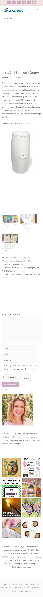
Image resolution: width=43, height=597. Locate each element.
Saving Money (24, 257)
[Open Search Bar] (38, 10)
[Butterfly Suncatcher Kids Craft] (31, 508)
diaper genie (10, 261)
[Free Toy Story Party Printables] (11, 488)
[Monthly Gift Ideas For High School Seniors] (31, 468)
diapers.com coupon (21, 264)
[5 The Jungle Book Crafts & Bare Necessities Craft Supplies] (11, 468)
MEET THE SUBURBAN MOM (13, 585)
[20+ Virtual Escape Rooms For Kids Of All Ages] (11, 508)
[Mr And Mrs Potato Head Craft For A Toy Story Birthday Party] (31, 488)
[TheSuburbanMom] (13, 10)
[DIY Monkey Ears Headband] (31, 529)
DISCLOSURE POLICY (34, 587)
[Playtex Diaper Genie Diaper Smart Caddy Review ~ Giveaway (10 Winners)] (10, 238)
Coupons (8, 257)
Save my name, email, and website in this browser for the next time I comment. (20, 367)
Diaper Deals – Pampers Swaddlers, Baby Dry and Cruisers (10, 227)
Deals (15, 257)
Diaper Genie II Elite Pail (12, 90)
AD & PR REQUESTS (32, 585)
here (29, 123)
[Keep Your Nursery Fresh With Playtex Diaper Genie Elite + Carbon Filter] (28, 219)
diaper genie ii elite (23, 261)
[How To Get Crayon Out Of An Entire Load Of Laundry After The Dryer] (11, 529)
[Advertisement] (21, 47)
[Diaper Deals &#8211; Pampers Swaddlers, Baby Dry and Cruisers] (10, 219)
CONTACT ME (6, 587)
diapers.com (7, 264)
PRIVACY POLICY (19, 587)
